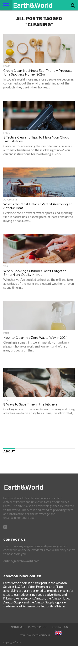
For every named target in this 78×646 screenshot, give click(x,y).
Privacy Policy (37, 627)
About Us (17, 627)
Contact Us (60, 627)
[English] (58, 635)
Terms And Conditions (35, 635)
